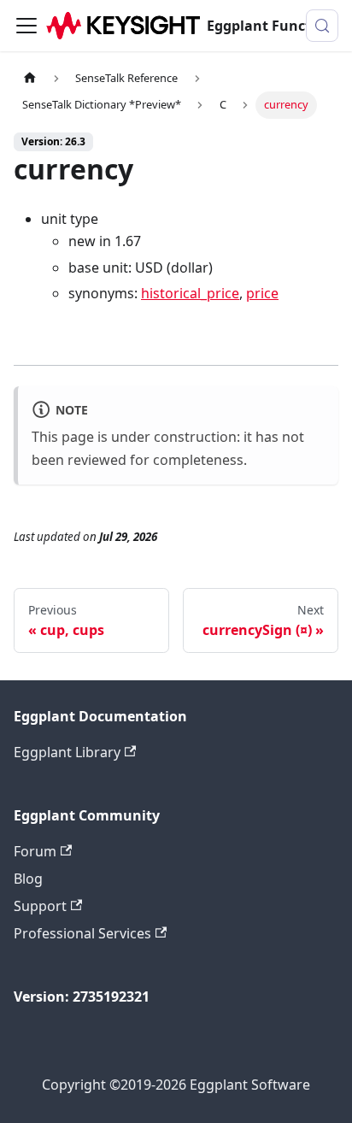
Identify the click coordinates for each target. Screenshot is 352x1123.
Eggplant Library (67, 752)
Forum (35, 851)
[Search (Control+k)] (322, 25)
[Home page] (30, 78)
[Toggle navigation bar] (26, 25)
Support (40, 906)
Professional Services (82, 933)
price (262, 293)
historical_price (190, 293)
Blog (28, 878)
